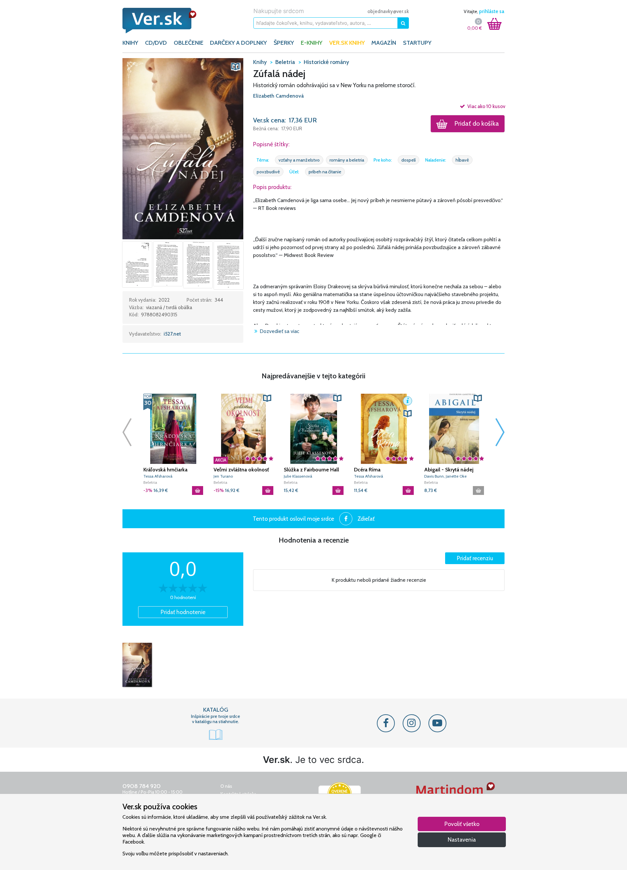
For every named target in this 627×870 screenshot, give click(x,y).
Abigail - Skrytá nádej (449, 470)
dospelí (408, 160)
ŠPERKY (284, 42)
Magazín (383, 42)
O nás (226, 786)
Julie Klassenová (298, 476)
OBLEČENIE (188, 42)
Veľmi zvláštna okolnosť (241, 470)
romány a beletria (347, 160)
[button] (182, 148)
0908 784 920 (141, 786)
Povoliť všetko (461, 823)
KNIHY (130, 42)
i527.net (172, 334)
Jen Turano (223, 476)
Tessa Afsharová (157, 476)
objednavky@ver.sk (388, 11)
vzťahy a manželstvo (299, 160)
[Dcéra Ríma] (384, 429)
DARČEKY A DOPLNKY (238, 42)
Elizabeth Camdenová (278, 96)
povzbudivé (268, 172)
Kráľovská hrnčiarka (165, 470)
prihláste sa (491, 11)
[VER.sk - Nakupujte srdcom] (167, 20)
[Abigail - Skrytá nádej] (454, 429)
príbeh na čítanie (325, 172)
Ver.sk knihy (347, 42)
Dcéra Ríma (367, 470)
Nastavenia (462, 839)
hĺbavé (462, 160)
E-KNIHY (311, 42)
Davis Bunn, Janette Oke (445, 476)
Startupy (417, 42)
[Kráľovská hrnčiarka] (173, 429)
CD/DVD (156, 42)
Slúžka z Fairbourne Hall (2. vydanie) (311, 470)
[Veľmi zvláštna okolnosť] (243, 429)
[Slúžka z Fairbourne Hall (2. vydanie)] (314, 429)
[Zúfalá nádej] (137, 665)
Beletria (150, 482)
